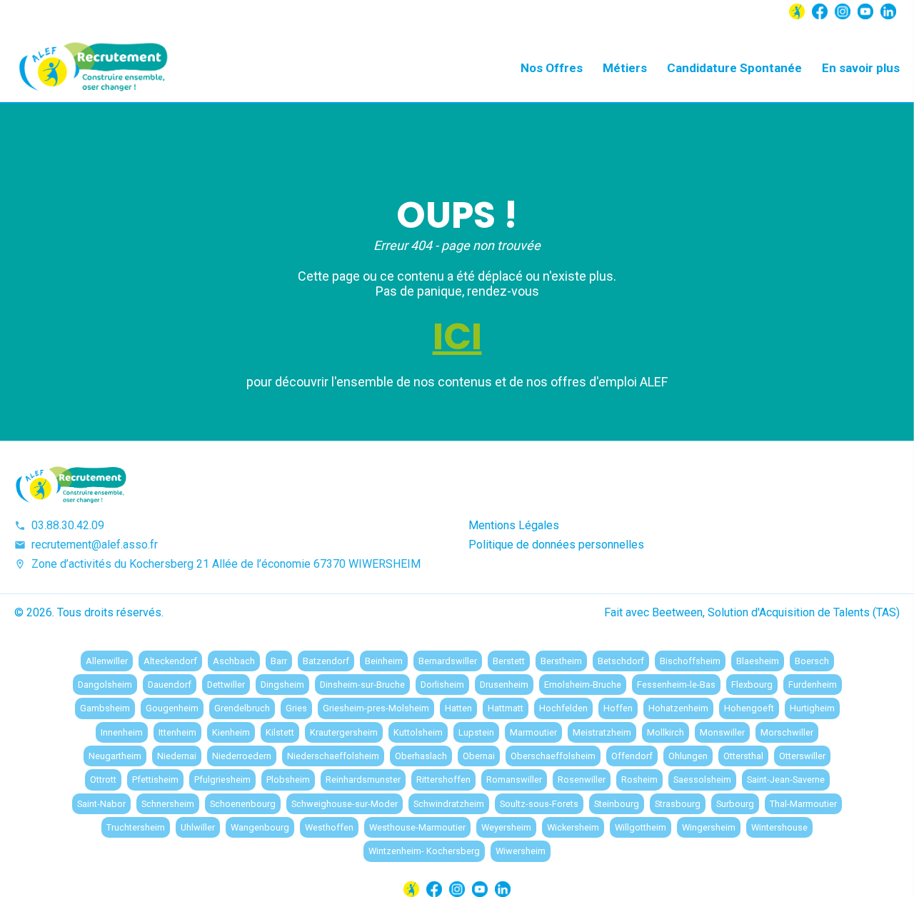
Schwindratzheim (448, 803)
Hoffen (618, 708)
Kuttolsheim (418, 732)
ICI (457, 336)
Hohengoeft (749, 708)
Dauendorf (169, 684)
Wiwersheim (521, 851)
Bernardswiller (447, 661)
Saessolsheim (702, 779)
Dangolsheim (105, 684)
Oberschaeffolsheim (553, 756)
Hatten (458, 708)
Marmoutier (533, 732)
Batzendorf (326, 661)
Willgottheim (640, 827)
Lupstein (476, 732)
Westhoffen (329, 827)
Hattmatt (505, 708)
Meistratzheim (602, 732)
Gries (296, 708)
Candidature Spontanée (734, 68)
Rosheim (639, 779)
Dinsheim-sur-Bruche (362, 684)
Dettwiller (226, 684)
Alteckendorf (170, 661)
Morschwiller (786, 732)
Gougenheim (172, 708)
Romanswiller (514, 779)
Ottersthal (743, 756)
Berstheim (561, 661)
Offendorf (632, 756)
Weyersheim (506, 827)
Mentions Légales (513, 525)
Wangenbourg (260, 827)
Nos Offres (552, 68)
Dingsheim (282, 684)
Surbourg (735, 803)
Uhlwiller (198, 827)
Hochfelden (563, 708)
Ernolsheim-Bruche (582, 684)
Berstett (509, 661)
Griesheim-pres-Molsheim (376, 708)
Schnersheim (167, 803)
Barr (279, 661)
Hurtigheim (812, 708)
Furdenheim (812, 684)
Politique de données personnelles (556, 544)
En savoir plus (861, 68)
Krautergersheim (344, 732)
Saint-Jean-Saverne (786, 779)
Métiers (625, 68)
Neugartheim (115, 756)
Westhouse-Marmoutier (417, 827)
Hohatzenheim (678, 708)
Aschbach (234, 661)
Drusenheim (504, 684)
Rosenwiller (582, 779)
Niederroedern (241, 756)
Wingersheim (708, 827)
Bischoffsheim (690, 661)
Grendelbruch (242, 708)
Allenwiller (107, 661)
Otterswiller (802, 756)
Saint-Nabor (101, 803)
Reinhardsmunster (363, 779)
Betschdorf (621, 661)
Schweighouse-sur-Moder (344, 803)
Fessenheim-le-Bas (676, 684)
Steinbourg (616, 803)
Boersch (812, 661)
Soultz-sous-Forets (539, 803)
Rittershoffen (443, 779)
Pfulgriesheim (222, 779)
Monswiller (722, 732)
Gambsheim (105, 708)
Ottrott (103, 779)
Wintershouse (779, 827)
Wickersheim (573, 827)
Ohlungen (688, 756)
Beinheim (384, 661)
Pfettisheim (155, 779)
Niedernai (176, 756)
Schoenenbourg (243, 803)
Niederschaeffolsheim (333, 756)
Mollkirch (665, 732)
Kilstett (280, 732)
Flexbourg (752, 684)
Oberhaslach (421, 756)
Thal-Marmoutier (803, 803)
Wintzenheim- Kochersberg (424, 851)
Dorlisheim (442, 684)
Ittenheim (177, 732)
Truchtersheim (135, 827)
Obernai (479, 756)
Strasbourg (677, 803)
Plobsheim (288, 779)
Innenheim (122, 732)
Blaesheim (757, 661)
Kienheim (231, 732)
